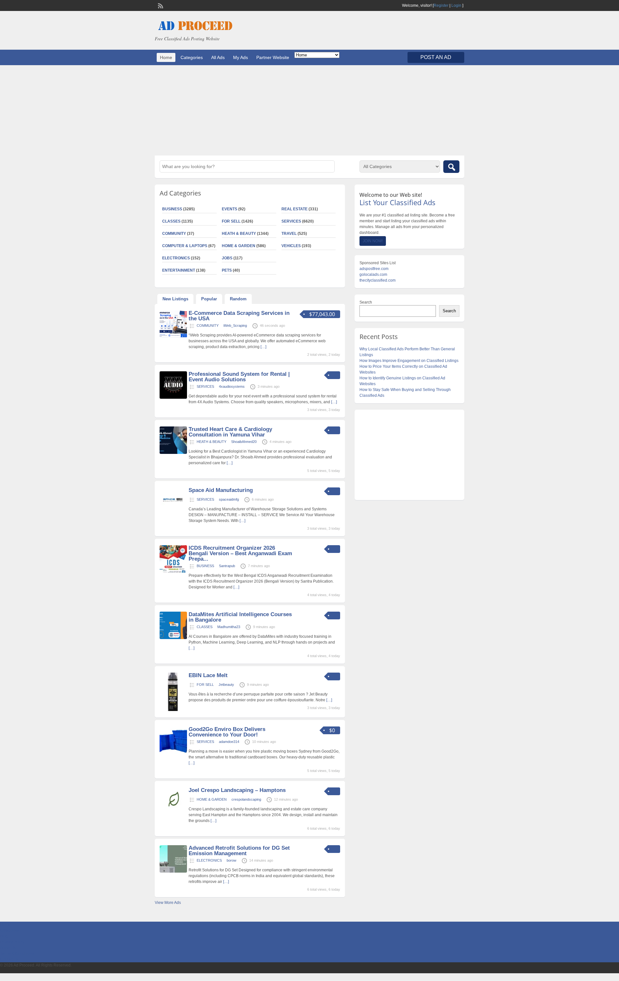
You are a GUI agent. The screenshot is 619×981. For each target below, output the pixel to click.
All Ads (218, 57)
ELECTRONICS (176, 258)
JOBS (227, 258)
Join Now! (373, 241)
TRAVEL (289, 233)
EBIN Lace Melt (208, 675)
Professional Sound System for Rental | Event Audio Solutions (239, 377)
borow (231, 860)
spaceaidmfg (229, 499)
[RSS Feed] (159, 5)
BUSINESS (172, 209)
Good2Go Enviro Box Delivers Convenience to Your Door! (227, 732)
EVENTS (229, 209)
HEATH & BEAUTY (239, 233)
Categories (192, 57)
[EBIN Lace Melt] (173, 709)
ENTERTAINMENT (178, 270)
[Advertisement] (309, 110)
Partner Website (272, 57)
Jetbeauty (226, 684)
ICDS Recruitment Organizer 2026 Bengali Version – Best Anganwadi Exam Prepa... (240, 553)
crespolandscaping (246, 799)
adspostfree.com (373, 268)
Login (456, 5)
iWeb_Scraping (235, 325)
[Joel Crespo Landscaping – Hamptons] (173, 813)
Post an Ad (435, 57)
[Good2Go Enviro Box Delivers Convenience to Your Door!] (173, 752)
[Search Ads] (451, 166)
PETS (227, 270)
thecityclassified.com (377, 280)
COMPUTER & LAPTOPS (184, 246)
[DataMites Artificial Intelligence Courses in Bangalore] (173, 638)
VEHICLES (291, 246)
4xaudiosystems (232, 386)
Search (365, 302)
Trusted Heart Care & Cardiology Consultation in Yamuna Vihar (230, 432)
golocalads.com (373, 274)
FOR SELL (231, 221)
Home (166, 57)
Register (441, 5)
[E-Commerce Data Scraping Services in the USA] (173, 336)
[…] (263, 347)
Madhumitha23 (228, 627)
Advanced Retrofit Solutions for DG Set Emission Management (239, 850)
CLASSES (171, 221)
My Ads (240, 57)
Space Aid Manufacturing (221, 490)
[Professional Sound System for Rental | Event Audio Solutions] (173, 397)
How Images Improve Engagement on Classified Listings (408, 360)
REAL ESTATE (294, 209)
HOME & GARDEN (238, 246)
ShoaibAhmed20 (244, 442)
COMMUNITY (174, 233)
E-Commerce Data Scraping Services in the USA (239, 316)
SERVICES (291, 221)
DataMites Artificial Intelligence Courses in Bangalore (240, 617)
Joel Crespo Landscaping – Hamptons (237, 790)
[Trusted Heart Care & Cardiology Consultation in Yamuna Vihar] (173, 452)
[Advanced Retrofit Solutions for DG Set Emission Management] (173, 871)
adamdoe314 (229, 742)
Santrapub (227, 566)
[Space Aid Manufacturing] (173, 513)
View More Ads (168, 902)
